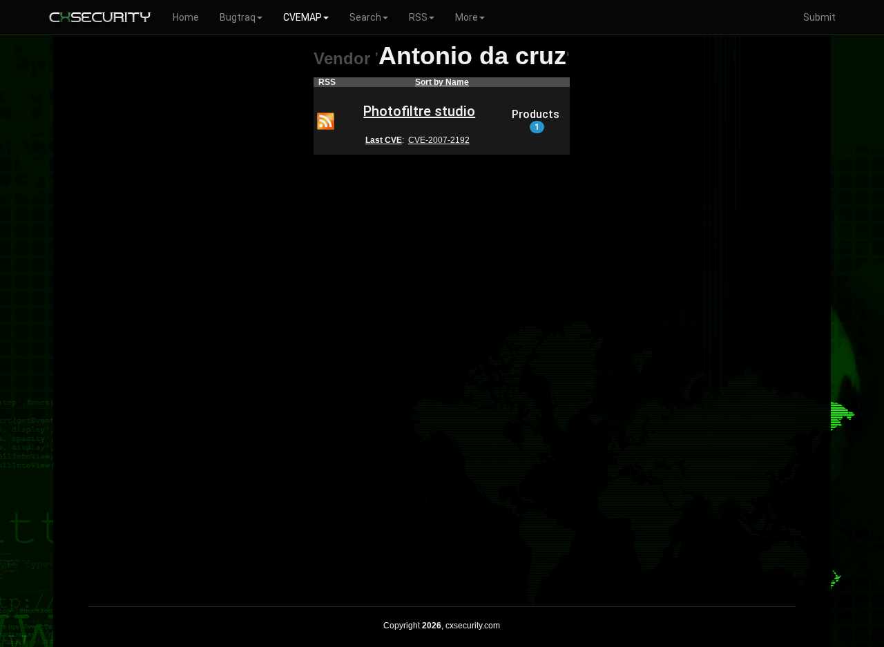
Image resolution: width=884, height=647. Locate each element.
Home (186, 17)
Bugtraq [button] (238, 17)
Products (535, 120)
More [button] (466, 17)
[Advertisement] (441, 371)
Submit (819, 17)
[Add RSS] (325, 120)
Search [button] (365, 17)
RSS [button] (418, 17)
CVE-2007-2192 (439, 140)
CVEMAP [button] (302, 17)
